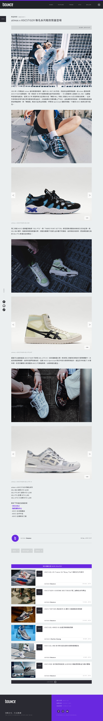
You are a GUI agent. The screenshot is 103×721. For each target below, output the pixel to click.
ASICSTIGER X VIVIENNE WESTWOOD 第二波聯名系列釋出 (65, 590)
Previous (13, 195)
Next (90, 195)
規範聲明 (64, 706)
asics (14, 550)
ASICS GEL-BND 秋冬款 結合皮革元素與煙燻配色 (61, 645)
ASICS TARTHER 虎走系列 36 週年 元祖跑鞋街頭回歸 (63, 609)
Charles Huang (55, 639)
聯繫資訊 (64, 703)
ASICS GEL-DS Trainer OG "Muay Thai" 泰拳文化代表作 (64, 572)
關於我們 (62, 700)
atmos (38, 550)
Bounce (28, 538)
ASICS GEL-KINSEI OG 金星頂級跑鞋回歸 (58, 627)
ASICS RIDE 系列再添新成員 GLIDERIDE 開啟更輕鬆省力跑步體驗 (67, 664)
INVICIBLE (16, 506)
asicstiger (26, 550)
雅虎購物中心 (17, 508)
